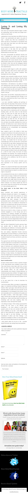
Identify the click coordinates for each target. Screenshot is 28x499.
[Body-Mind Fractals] (14, 12)
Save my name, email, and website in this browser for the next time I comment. (14, 365)
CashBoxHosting (14, 491)
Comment (3, 334)
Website (3, 358)
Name (3, 346)
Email (3, 352)
